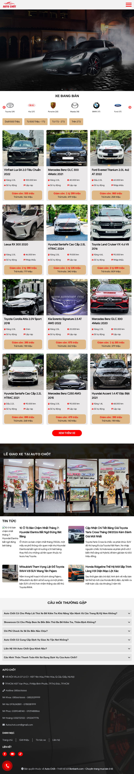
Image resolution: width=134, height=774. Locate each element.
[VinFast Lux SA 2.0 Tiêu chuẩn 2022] (23, 148)
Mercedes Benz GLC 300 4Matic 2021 (63, 172)
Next (130, 107)
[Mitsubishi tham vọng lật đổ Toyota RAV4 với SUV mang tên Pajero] (10, 573)
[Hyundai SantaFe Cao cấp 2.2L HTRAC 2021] (23, 372)
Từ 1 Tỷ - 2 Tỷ (58, 121)
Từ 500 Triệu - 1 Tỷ (36, 121)
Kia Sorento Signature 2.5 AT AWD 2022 (65, 321)
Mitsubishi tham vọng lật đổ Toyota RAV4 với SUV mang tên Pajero (41, 569)
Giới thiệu (24, 740)
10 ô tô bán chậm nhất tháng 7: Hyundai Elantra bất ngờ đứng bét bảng (40, 532)
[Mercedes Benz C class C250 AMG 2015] (67, 372)
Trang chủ (7, 740)
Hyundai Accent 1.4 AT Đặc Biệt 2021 (111, 395)
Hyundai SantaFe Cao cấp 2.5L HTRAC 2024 (66, 246)
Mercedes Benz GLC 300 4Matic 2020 (107, 321)
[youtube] (12, 754)
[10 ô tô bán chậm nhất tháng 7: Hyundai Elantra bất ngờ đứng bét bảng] (10, 536)
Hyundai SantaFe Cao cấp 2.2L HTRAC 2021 (23, 395)
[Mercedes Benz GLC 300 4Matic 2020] (111, 297)
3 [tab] (72, 89)
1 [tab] (62, 89)
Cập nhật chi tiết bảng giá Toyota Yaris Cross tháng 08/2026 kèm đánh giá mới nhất (108, 532)
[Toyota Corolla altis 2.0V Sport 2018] (23, 297)
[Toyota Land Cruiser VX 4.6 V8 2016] (111, 223)
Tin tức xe (41, 740)
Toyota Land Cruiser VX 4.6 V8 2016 (110, 246)
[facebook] (4, 754)
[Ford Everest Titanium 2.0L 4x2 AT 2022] (111, 148)
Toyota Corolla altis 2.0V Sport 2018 (23, 321)
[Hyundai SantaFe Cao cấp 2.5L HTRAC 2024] (67, 223)
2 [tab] (67, 89)
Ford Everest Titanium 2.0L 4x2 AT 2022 (110, 172)
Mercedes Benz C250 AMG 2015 (64, 395)
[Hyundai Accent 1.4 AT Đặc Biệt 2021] (111, 372)
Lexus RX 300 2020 (16, 244)
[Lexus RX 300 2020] (23, 223)
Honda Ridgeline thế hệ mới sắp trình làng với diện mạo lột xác (108, 569)
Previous (4, 107)
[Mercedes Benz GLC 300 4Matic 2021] (67, 148)
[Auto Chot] (20, 5)
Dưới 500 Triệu (12, 121)
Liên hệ (56, 740)
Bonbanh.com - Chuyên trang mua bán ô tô (91, 768)
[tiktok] (20, 754)
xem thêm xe (67, 433)
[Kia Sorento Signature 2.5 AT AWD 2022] (67, 297)
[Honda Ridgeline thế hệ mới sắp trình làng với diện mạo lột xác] (76, 573)
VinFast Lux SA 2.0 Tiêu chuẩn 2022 (22, 172)
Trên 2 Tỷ (76, 121)
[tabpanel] (67, 50)
